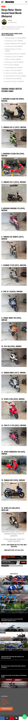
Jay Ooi (10, 20)
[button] (24, 716)
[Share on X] (7, 718)
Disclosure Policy (5, 703)
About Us (3, 699)
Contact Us (3, 704)
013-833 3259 (19, 550)
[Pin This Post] (11, 718)
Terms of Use (4, 700)
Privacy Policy (4, 701)
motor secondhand (14, 565)
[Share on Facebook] (2, 718)
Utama (20, 565)
